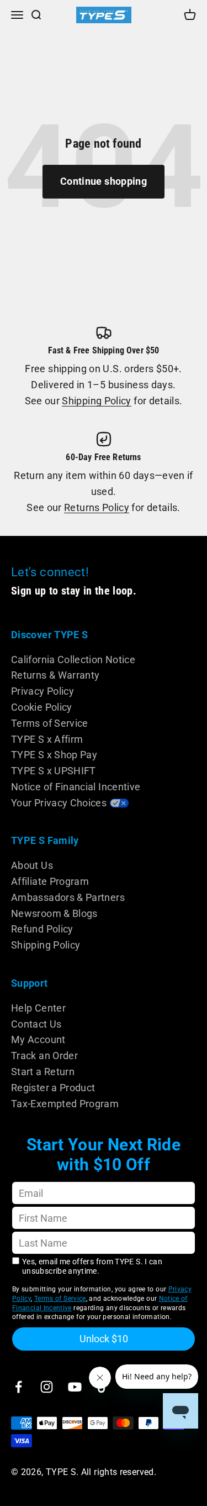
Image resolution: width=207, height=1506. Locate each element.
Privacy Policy (42, 691)
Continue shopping (103, 181)
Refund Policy (42, 929)
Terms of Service (49, 723)
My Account (38, 1039)
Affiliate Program (50, 881)
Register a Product (53, 1087)
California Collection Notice (73, 659)
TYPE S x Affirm (47, 739)
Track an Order (44, 1055)
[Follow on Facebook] (18, 1386)
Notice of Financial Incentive (75, 787)
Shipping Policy (96, 401)
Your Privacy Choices (59, 803)
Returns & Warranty (55, 675)
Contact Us (36, 1024)
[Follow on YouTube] (74, 1386)
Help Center (38, 1008)
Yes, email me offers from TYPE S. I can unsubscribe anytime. (92, 1266)
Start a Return (43, 1071)
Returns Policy (96, 507)
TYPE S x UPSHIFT (53, 771)
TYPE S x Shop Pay (54, 754)
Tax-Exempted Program (65, 1103)
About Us (32, 865)
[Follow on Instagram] (46, 1386)
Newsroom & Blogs (54, 913)
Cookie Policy (41, 707)
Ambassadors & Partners (68, 897)
